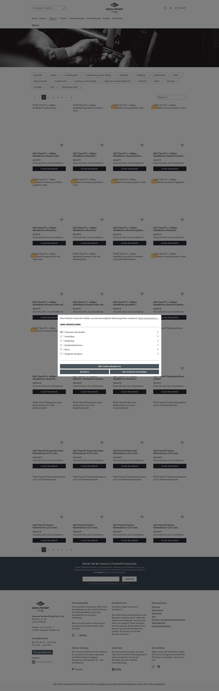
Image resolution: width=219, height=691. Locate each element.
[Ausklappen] (158, 331)
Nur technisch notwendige (134, 372)
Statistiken (70, 336)
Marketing (69, 341)
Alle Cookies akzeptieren (109, 366)
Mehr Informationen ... (148, 318)
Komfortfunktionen (74, 345)
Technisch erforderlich (75, 332)
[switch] (62, 336)
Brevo (67, 349)
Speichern (84, 372)
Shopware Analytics (73, 354)
